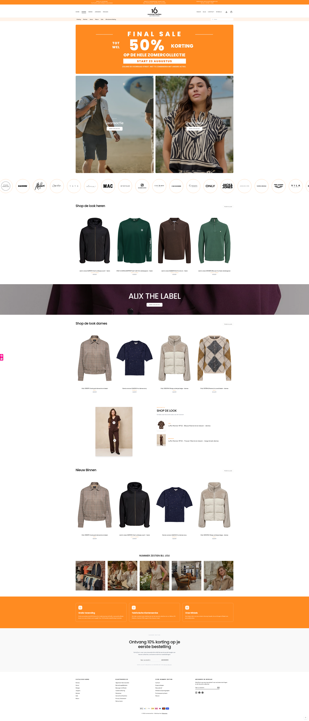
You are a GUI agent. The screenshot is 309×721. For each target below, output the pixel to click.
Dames (84, 12)
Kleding (79, 19)
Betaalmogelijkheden (121, 685)
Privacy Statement (121, 698)
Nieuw (199, 12)
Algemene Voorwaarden (122, 682)
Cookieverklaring (120, 690)
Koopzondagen (159, 685)
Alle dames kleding (110, 19)
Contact (211, 12)
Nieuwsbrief (158, 688)
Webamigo (164, 713)
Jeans (91, 19)
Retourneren (119, 701)
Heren (90, 12)
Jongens (98, 12)
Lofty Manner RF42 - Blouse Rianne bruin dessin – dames (189, 426)
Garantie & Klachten (121, 696)
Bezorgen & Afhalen (121, 688)
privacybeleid (168, 664)
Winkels (219, 12)
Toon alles (228, 206)
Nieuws (157, 696)
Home (77, 12)
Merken (85, 19)
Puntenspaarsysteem (161, 693)
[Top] (113, 422)
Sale (204, 12)
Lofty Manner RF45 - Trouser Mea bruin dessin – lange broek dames (193, 441)
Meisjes (105, 12)
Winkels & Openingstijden (162, 690)
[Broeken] (114, 440)
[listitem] (21, 186)
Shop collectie (154, 304)
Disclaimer (119, 693)
